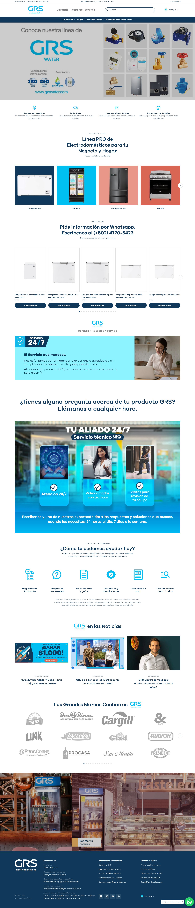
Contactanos (175, 1)
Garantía (83, 331)
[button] (107, 9)
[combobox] (130, 9)
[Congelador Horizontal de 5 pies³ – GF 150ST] (30, 270)
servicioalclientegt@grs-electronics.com (61, 881)
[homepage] (29, 9)
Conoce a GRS (105, 865)
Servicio (112, 331)
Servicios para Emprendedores (112, 882)
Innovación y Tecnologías (110, 869)
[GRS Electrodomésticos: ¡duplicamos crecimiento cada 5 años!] (153, 653)
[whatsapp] (118, 896)
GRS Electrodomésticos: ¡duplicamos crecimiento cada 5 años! (153, 683)
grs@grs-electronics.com (37, 1)
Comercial (68, 19)
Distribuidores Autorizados (119, 19)
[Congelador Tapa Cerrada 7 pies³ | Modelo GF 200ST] (64, 270)
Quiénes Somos (94, 19)
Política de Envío (148, 869)
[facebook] (101, 896)
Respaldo (98, 331)
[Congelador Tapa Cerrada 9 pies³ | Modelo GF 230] (97, 270)
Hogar (80, 19)
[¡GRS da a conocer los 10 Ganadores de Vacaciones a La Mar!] (97, 653)
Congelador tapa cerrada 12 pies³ (164, 294)
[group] (34, 189)
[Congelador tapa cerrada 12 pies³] (164, 270)
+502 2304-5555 (20, 1)
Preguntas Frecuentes (150, 865)
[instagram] (106, 896)
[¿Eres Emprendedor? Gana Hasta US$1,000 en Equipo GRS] (41, 653)
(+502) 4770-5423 (113, 233)
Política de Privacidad (150, 878)
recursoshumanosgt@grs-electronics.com (62, 888)
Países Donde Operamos (110, 873)
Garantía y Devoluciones (151, 882)
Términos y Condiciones (151, 873)
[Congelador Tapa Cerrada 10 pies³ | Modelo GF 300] (131, 270)
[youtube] (112, 896)
